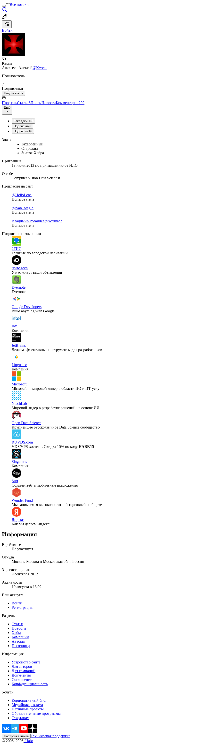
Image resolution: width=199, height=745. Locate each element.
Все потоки (19, 4)
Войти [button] (7, 30)
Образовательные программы (36, 713)
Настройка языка (16, 736)
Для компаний (23, 671)
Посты (36, 103)
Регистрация (22, 607)
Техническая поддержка (50, 736)
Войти (17, 603)
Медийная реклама (27, 705)
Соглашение (22, 679)
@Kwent (40, 68)
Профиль (9, 103)
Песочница (21, 646)
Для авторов (22, 666)
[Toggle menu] (4, 6)
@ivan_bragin (22, 208)
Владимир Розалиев (28, 221)
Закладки (23, 121)
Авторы (18, 641)
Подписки (23, 131)
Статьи (24, 103)
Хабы (16, 633)
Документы (21, 675)
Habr (28, 741)
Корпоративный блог (29, 700)
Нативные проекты (28, 709)
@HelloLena (22, 195)
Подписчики (22, 126)
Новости (48, 103)
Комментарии (70, 103)
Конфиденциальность (30, 684)
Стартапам (20, 718)
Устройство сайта (26, 662)
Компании (20, 637)
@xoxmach (53, 221)
